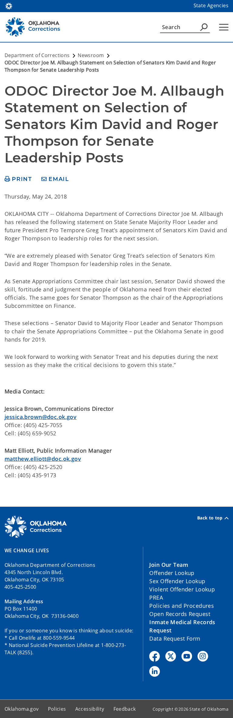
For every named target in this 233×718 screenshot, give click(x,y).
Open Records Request (179, 614)
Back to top (210, 518)
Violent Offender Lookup (182, 589)
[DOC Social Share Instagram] (203, 656)
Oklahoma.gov (22, 709)
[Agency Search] (204, 27)
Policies (57, 709)
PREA (156, 597)
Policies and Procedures (181, 605)
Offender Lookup (171, 573)
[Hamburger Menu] (223, 27)
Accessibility (89, 709)
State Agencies (211, 5)
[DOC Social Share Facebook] (154, 656)
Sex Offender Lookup (177, 581)
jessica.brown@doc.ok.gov (40, 416)
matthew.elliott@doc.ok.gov (43, 458)
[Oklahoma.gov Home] (9, 5)
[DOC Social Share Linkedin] (154, 671)
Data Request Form (174, 638)
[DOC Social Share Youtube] (186, 656)
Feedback (124, 709)
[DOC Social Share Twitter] (170, 656)
